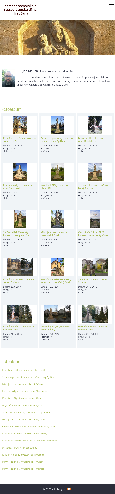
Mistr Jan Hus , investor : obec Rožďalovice (92, 139)
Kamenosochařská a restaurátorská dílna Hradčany (20, 9)
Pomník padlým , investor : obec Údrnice (93, 328)
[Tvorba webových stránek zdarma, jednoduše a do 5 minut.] (69, 488)
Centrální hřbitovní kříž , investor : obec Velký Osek (93, 234)
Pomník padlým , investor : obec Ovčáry (56, 328)
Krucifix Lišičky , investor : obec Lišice (55, 186)
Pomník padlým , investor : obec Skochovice (18, 186)
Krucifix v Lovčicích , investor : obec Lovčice (19, 139)
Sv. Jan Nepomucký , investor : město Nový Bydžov (57, 139)
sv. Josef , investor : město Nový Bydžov (93, 186)
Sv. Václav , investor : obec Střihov (93, 281)
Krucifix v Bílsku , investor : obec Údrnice (18, 328)
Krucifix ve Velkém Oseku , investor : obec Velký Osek (56, 281)
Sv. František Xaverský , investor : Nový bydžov (16, 234)
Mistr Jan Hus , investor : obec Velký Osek (54, 234)
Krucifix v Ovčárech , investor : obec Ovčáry (20, 281)
